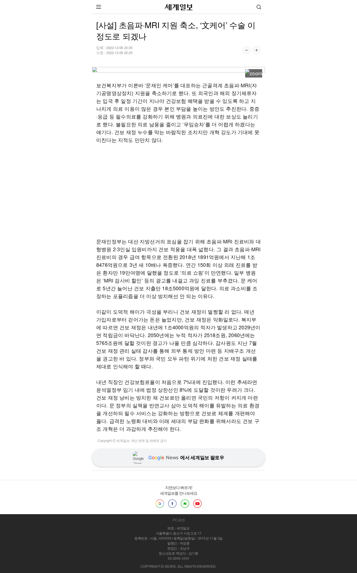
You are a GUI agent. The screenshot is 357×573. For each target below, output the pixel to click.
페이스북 (172, 503)
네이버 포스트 (185, 503)
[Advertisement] (178, 190)
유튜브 (197, 503)
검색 (259, 7)
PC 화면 (179, 520)
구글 (160, 503)
